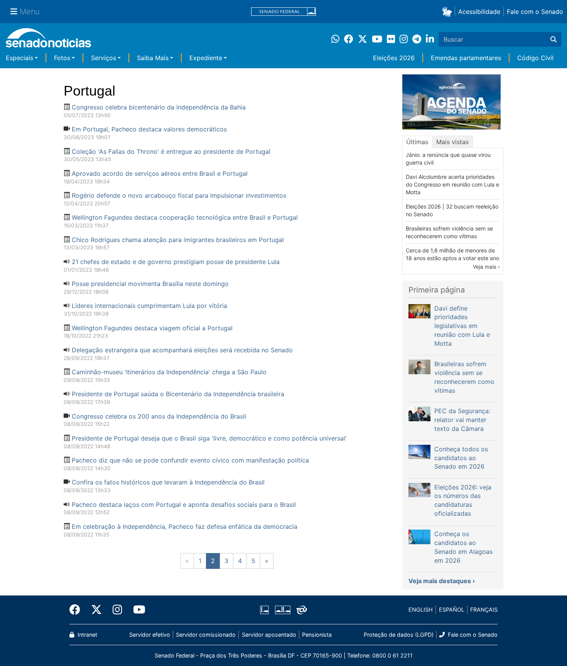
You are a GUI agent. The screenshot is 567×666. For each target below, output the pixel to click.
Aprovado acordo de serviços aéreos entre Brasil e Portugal (160, 173)
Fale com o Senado (535, 11)
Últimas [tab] (417, 142)
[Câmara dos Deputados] (264, 609)
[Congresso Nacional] (283, 609)
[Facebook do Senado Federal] (77, 610)
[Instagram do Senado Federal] (117, 610)
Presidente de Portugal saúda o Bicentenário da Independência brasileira (178, 394)
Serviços (103, 58)
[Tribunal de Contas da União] (301, 609)
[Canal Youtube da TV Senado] (136, 610)
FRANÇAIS (484, 609)
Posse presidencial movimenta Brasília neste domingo (150, 284)
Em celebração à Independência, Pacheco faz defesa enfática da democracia (184, 526)
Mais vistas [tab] (452, 142)
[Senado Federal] (283, 11)
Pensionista (317, 634)
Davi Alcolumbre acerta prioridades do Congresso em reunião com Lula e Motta (452, 184)
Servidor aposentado (269, 634)
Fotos (62, 58)
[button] (448, 11)
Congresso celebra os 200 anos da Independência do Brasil (159, 416)
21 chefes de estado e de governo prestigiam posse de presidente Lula (176, 262)
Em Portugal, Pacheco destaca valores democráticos (149, 129)
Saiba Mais (153, 58)
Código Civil (535, 58)
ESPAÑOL (451, 609)
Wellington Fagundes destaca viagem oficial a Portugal (152, 328)
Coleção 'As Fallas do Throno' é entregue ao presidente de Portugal (171, 151)
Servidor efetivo (149, 634)
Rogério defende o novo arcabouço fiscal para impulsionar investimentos (179, 195)
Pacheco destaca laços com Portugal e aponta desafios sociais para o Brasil (184, 504)
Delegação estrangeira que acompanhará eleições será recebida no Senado (182, 350)
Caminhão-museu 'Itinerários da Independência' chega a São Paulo (169, 372)
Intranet (86, 634)
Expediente (205, 58)
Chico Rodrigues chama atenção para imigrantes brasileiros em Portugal (178, 240)
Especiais (19, 58)
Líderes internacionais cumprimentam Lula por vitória (149, 305)
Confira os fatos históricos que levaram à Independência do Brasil (168, 482)
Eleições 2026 (394, 58)
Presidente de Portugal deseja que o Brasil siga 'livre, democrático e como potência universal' (209, 438)
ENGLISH (420, 609)
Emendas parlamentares (466, 58)
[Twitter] (96, 610)
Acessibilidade (479, 11)
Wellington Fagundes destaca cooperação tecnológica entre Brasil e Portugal (185, 217)
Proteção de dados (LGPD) (399, 634)
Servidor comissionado (206, 634)
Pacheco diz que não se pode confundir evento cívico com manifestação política (190, 460)
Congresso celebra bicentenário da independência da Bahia (159, 107)
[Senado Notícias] (48, 40)
